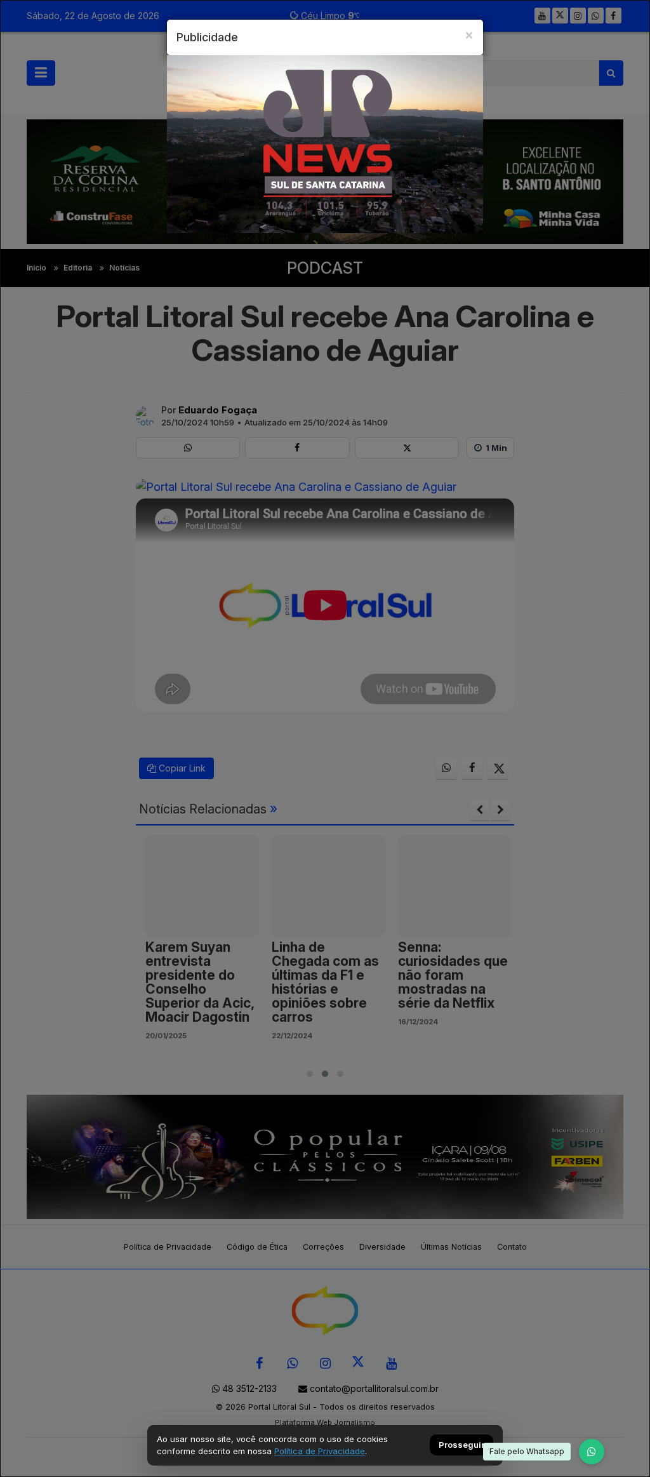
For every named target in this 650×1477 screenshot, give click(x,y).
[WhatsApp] (591, 1451)
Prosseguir (461, 1445)
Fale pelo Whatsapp (526, 1451)
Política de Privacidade (319, 1451)
